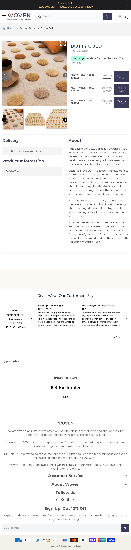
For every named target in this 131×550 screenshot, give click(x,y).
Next (65, 75)
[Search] (107, 16)
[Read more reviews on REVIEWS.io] (15, 327)
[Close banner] (127, 5)
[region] (65, 5)
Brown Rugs (28, 28)
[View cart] (127, 17)
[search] (72, 16)
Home (11, 28)
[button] (32, 318)
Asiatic (82, 51)
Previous (4, 75)
